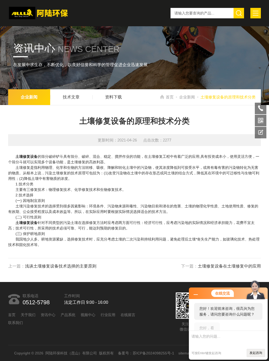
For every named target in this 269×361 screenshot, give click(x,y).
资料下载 (113, 97)
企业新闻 (187, 97)
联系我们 (15, 323)
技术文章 (71, 97)
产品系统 (68, 315)
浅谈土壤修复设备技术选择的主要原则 (60, 266)
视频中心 (88, 315)
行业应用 (108, 315)
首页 (170, 97)
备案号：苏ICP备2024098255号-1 (146, 353)
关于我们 (28, 315)
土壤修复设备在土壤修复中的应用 (229, 266)
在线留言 (128, 315)
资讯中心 (48, 315)
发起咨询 (256, 353)
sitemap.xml (188, 353)
